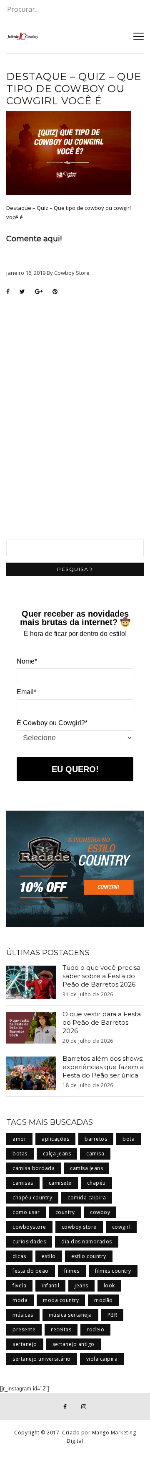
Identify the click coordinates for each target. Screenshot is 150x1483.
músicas (22, 1314)
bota (128, 1138)
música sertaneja (70, 1314)
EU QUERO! (75, 769)
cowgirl (121, 1226)
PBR (113, 1314)
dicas (19, 1256)
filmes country (113, 1270)
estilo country (88, 1256)
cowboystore (29, 1226)
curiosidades (29, 1241)
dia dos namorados (86, 1241)
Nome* (27, 661)
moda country (61, 1300)
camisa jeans (86, 1168)
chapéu (96, 1182)
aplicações (55, 1138)
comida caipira (87, 1197)
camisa (95, 1153)
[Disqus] (75, 407)
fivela (19, 1285)
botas (20, 1153)
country (65, 1212)
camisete (60, 1182)
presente (23, 1329)
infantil (50, 1285)
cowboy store (79, 1226)
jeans (81, 1285)
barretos (96, 1138)
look (109, 1285)
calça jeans (57, 1153)
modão (103, 1300)
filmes (72, 1270)
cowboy (100, 1212)
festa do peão (30, 1270)
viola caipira (102, 1358)
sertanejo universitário (41, 1358)
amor (19, 1138)
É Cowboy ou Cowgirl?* (52, 722)
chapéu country (32, 1197)
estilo (49, 1256)
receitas (61, 1329)
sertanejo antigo (73, 1344)
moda (20, 1300)
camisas (22, 1182)
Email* (26, 691)
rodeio (95, 1329)
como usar (26, 1212)
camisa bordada (33, 1168)
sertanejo (24, 1344)
